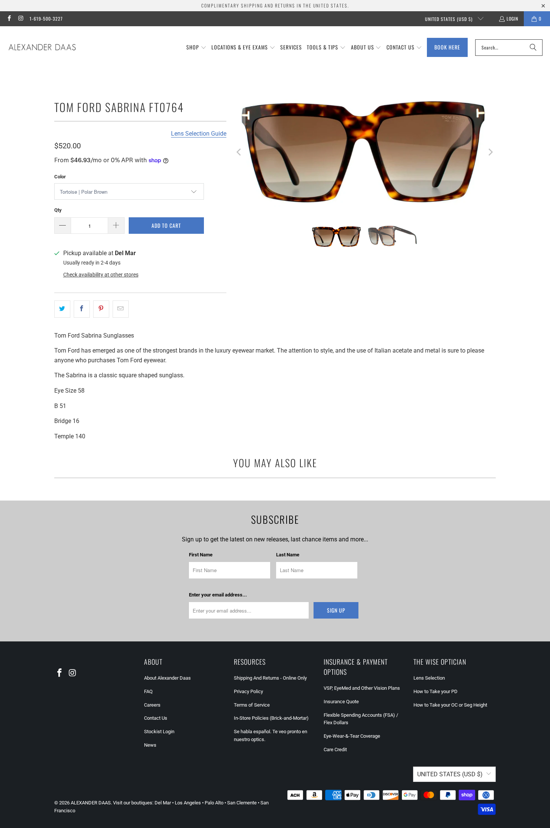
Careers (152, 705)
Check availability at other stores (100, 275)
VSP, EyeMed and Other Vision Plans (362, 688)
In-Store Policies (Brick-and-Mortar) (271, 718)
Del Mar (163, 803)
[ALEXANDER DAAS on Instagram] (20, 18)
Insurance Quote (341, 701)
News (150, 745)
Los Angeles (188, 803)
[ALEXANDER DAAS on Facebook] (9, 18)
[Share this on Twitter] (62, 309)
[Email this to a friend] (121, 309)
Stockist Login (159, 731)
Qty (58, 210)
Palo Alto (214, 803)
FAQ (148, 691)
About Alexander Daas (167, 678)
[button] (196, 47)
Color (60, 176)
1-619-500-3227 (46, 18)
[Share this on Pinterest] (101, 309)
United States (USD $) (449, 19)
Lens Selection (429, 678)
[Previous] (239, 152)
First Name (201, 554)
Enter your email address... (218, 595)
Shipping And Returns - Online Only (270, 678)
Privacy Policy (248, 691)
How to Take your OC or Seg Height (450, 705)
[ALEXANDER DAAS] (42, 47)
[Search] (533, 47)
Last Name (287, 554)
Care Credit (335, 749)
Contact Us (155, 718)
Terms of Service (252, 705)
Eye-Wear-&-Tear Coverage (352, 736)
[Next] (490, 152)
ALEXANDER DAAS (91, 803)
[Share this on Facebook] (82, 309)
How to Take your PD (435, 691)
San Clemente (242, 803)
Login (512, 18)
